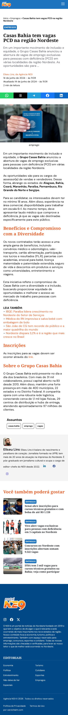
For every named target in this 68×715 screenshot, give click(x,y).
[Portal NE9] (6, 4)
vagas (40, 426)
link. (31, 357)
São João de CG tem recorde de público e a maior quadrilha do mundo (33, 327)
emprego (28, 426)
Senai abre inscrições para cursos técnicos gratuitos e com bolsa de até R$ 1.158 (44, 509)
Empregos (15, 18)
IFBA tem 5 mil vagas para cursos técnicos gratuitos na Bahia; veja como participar (42, 568)
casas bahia (13, 426)
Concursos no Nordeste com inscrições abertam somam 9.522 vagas (42, 548)
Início (5, 18)
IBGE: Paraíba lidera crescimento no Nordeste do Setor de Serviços (28, 313)
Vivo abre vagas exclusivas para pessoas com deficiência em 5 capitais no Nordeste (43, 529)
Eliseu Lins (8, 74)
